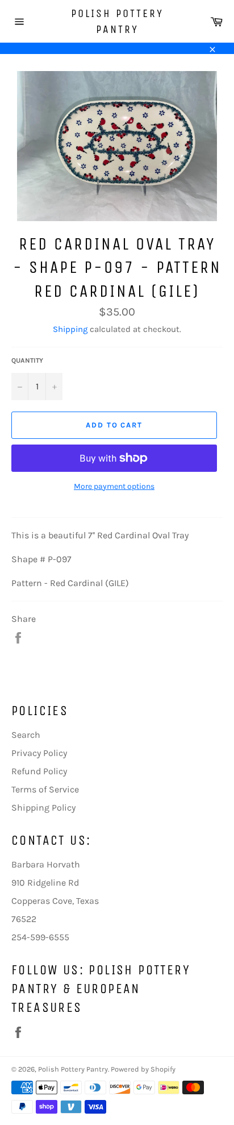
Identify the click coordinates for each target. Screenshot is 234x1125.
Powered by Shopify (143, 1069)
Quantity (27, 360)
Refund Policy (39, 771)
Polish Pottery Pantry (117, 21)
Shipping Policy (43, 807)
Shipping (70, 329)
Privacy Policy (39, 753)
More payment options (114, 486)
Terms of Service (45, 789)
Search (25, 734)
